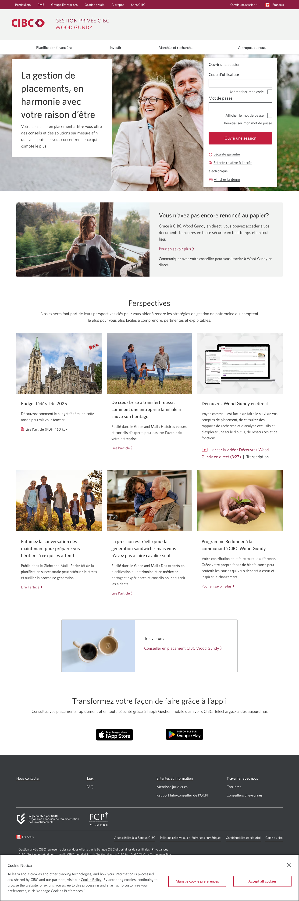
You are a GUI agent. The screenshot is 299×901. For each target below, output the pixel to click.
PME (41, 6)
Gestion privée (94, 6)
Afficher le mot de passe (244, 114)
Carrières (234, 787)
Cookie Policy (91, 879)
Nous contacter (28, 778)
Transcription (257, 456)
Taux (90, 778)
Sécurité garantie (227, 154)
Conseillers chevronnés (245, 795)
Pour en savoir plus (175, 249)
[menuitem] (243, 4)
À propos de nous (252, 47)
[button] (244, 4)
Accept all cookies (262, 881)
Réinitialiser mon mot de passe (248, 123)
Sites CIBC (138, 6)
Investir (115, 47)
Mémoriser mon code (247, 91)
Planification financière (54, 47)
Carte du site (274, 838)
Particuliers (23, 6)
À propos (117, 6)
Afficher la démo (227, 179)
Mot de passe (220, 98)
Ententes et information (175, 778)
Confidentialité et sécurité (243, 839)
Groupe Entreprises (64, 6)
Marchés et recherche (175, 47)
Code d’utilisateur (224, 74)
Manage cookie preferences (197, 881)
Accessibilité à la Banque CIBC (134, 839)
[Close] (289, 865)
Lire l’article (120, 448)
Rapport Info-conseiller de (182, 795)
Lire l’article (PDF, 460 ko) (46, 429)
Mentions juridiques (172, 787)
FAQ (89, 787)
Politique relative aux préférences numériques (190, 839)
